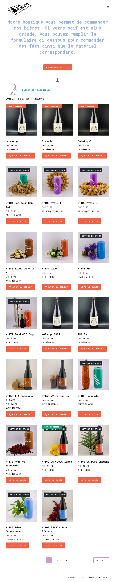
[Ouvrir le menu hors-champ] (108, 7)
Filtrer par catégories (35, 89)
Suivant (100, 560)
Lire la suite (17, 221)
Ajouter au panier (20, 155)
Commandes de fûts (57, 67)
